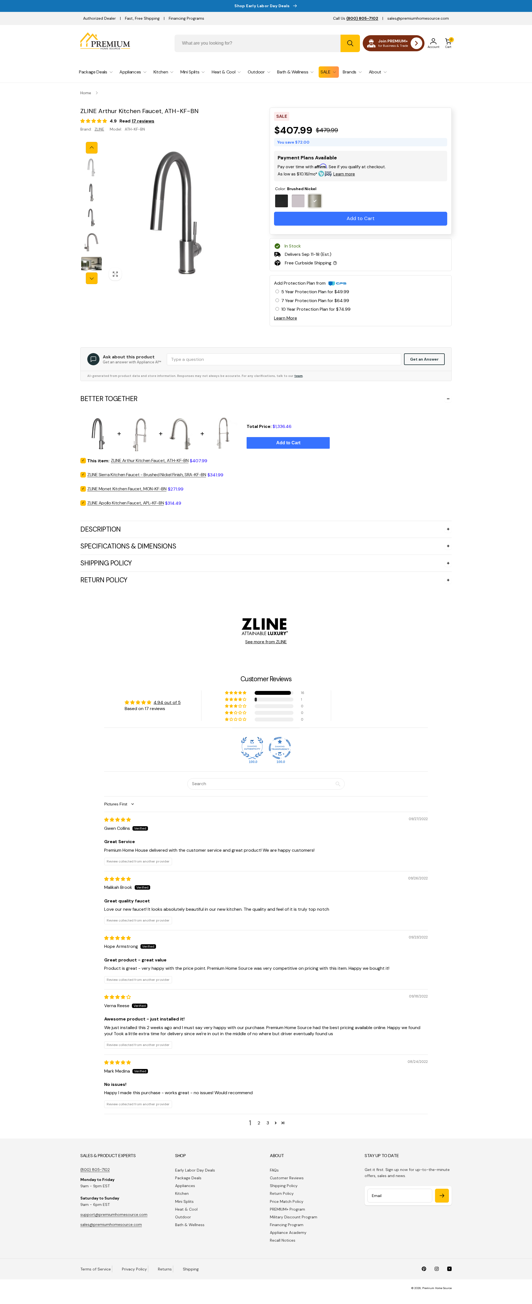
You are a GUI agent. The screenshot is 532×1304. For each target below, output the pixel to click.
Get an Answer (424, 359)
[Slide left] (92, 148)
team (298, 376)
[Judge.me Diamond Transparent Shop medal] (280, 748)
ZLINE (99, 129)
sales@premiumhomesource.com (418, 18)
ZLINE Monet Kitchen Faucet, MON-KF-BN (127, 489)
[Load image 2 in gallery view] (91, 192)
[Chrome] (298, 201)
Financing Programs (186, 18)
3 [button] (268, 1123)
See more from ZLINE (266, 642)
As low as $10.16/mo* (316, 174)
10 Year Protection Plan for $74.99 (316, 309)
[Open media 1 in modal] (176, 213)
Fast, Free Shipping (142, 18)
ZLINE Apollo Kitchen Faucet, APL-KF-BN (125, 503)
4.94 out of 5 (167, 702)
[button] (448, 43)
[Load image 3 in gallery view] (91, 217)
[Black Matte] (281, 201)
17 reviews (143, 121)
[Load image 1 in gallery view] (91, 167)
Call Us (355, 18)
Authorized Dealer (99, 18)
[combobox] (267, 43)
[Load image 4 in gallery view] (91, 242)
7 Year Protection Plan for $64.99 (315, 300)
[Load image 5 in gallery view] (91, 267)
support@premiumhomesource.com (113, 1214)
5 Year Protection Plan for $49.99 (315, 292)
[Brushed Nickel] (314, 201)
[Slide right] (92, 278)
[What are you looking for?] (350, 43)
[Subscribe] (442, 1196)
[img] (117, 820)
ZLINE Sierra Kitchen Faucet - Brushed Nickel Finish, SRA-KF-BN (146, 475)
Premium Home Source (437, 1288)
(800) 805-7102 (95, 1169)
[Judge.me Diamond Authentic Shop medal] (252, 748)
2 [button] (259, 1123)
